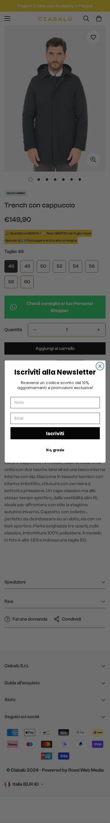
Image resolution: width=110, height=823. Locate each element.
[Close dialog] (100, 366)
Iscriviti (55, 433)
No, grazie (55, 449)
